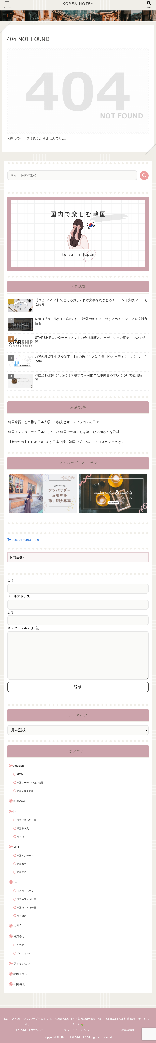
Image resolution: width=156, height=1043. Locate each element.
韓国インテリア (25, 855)
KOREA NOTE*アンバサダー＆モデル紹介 (28, 1021)
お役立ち (19, 925)
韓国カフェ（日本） (28, 899)
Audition (18, 765)
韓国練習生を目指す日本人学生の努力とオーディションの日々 (53, 422)
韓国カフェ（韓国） (28, 907)
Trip (15, 882)
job (15, 811)
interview (19, 800)
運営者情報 (128, 1030)
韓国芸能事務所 (25, 791)
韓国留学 (21, 864)
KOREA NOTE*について (28, 1030)
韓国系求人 (23, 828)
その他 (20, 945)
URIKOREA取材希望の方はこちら (127, 1018)
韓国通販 (19, 984)
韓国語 (20, 837)
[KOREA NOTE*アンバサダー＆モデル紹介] (113, 493)
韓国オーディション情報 (30, 782)
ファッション (21, 963)
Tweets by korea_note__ (25, 539)
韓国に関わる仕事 (26, 820)
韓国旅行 (21, 916)
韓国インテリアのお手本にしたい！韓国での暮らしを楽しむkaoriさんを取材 (63, 432)
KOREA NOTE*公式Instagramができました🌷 (78, 1021)
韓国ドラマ (20, 973)
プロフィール (24, 953)
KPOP (20, 774)
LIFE (16, 846)
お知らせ (19, 936)
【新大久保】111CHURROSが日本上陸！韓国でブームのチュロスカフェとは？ (66, 442)
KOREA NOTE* (78, 3)
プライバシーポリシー (78, 1030)
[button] (144, 175)
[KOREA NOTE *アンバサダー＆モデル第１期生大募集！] (43, 493)
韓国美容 (21, 872)
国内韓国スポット (26, 891)
